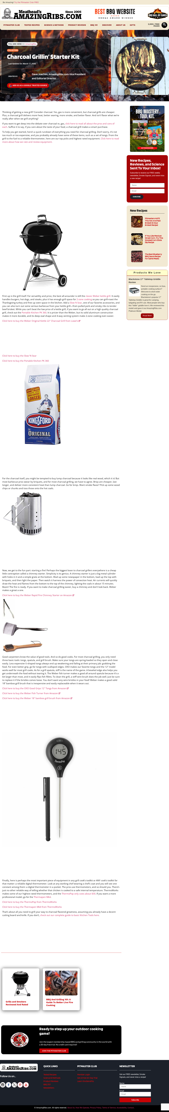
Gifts (132, 25)
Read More (147, 316)
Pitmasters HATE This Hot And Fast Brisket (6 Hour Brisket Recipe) (153, 221)
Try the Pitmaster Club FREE (26, 2)
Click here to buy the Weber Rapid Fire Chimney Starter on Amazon (37, 595)
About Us (120, 25)
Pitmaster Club (11, 25)
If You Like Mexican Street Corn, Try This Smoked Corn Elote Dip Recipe (154, 239)
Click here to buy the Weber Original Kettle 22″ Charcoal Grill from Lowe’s (40, 320)
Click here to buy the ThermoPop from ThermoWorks (29, 901)
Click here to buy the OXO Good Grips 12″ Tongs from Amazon (34, 688)
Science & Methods (54, 25)
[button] (164, 25)
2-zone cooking (84, 299)
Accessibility (122, 1108)
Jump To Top (147, 1109)
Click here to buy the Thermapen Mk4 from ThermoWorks (32, 906)
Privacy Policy (95, 1108)
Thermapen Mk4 (42, 897)
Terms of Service (109, 1108)
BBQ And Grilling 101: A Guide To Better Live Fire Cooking (59, 1002)
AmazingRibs (31, 44)
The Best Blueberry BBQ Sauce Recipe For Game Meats (153, 256)
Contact (130, 1108)
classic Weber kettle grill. (98, 296)
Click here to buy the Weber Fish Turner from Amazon (30, 693)
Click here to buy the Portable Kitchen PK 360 (25, 360)
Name (121, 1083)
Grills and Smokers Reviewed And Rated (17, 1003)
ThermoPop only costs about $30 (78, 893)
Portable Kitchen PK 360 (34, 312)
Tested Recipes (32, 25)
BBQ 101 (94, 25)
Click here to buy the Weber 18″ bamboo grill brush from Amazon (36, 698)
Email (121, 1091)
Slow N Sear (76, 302)
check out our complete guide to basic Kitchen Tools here (69, 915)
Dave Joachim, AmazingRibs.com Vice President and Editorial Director (59, 76)
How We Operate (82, 1108)
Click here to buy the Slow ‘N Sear (19, 355)
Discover (107, 25)
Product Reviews (77, 25)
